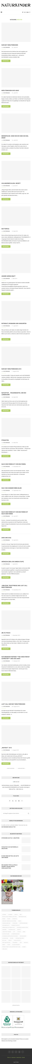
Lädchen (19, 931)
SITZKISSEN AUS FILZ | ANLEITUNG (10, 838)
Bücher (8, 918)
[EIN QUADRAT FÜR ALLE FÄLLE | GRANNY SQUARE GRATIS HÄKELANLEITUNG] (26, 867)
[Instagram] (26, 12)
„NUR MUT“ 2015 (6, 747)
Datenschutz (18, 1057)
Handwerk (4, 929)
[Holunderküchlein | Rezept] (16, 170)
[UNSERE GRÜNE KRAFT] (16, 263)
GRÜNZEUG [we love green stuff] (12, 561)
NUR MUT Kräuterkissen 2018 (11, 369)
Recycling (4, 940)
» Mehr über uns (19, 789)
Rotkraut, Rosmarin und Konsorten (13, 323)
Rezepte (10, 940)
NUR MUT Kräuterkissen (9, 45)
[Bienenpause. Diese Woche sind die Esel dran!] (16, 123)
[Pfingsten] (16, 427)
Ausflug (16, 914)
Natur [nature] (5, 938)
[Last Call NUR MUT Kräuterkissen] (16, 691)
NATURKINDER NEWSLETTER (8, 827)
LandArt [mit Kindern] (6, 931)
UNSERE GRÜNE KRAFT (8, 276)
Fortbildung (14, 923)
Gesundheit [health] (15, 925)
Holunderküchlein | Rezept (11, 183)
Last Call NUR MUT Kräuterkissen (13, 704)
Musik (24, 931)
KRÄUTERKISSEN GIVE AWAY (10, 90)
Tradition (26, 942)
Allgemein (10, 914)
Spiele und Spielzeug (6, 942)
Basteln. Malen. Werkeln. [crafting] (9, 916)
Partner (11, 938)
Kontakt (23, 1057)
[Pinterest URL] (6, 972)
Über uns (9, 1057)
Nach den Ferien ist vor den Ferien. (13, 464)
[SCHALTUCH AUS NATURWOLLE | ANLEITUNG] (26, 849)
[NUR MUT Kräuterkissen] (16, 32)
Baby (21, 914)
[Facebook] (22, 12)
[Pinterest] (27, 12)
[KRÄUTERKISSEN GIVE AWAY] (16, 77)
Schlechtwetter (17, 940)
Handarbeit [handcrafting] (22, 927)
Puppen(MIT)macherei (19, 938)
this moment (14, 942)
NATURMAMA (6, 47)
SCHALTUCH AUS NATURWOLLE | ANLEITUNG (9, 847)
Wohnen (24, 946)
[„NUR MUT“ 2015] (16, 735)
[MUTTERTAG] (16, 216)
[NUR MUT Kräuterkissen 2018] (16, 356)
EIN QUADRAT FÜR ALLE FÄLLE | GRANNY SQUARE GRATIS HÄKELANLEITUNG (9, 866)
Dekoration (14, 918)
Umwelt (3, 944)
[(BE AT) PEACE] (16, 620)
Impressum (13, 1057)
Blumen (3, 918)
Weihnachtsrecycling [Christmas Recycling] (11, 946)
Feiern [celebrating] (6, 923)
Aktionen (4, 914)
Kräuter (18, 929)
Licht (14, 931)
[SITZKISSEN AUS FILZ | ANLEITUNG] (26, 840)
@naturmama (16, 1005)
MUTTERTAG (5, 229)
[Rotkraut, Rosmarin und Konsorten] (16, 310)
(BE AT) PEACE (5, 633)
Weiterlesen (5, 60)
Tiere (21, 942)
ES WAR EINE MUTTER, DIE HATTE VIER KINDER (10, 856)
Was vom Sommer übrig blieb (11, 488)
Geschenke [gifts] (5, 925)
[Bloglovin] (29, 12)
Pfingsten (5, 440)
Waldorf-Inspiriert (16, 944)
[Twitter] (24, 12)
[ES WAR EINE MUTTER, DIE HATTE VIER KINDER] (26, 858)
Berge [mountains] (22, 916)
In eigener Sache (12, 929)
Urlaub (8, 944)
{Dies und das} (6, 537)
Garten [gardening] (23, 923)
